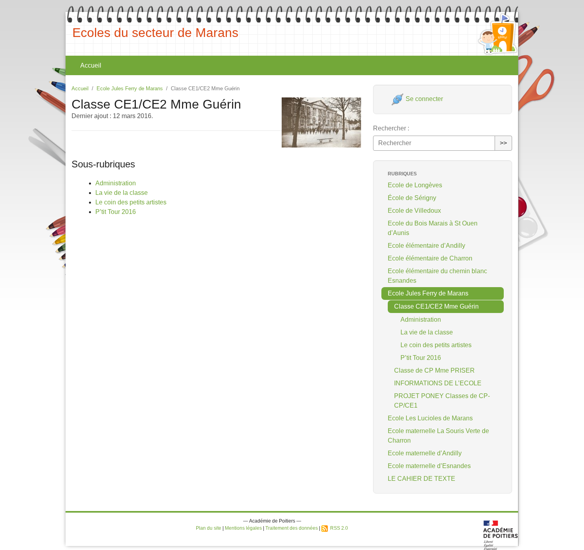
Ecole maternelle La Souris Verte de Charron (438, 436)
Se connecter (423, 98)
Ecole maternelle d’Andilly (425, 453)
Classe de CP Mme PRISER (434, 370)
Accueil (90, 65)
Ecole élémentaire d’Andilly (426, 245)
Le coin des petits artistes (130, 202)
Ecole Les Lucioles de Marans (430, 418)
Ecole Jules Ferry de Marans (130, 88)
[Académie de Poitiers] (500, 535)
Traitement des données (291, 528)
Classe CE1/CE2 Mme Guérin (436, 306)
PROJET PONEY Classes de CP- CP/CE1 (442, 401)
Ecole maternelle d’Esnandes (429, 466)
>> (503, 143)
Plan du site (208, 528)
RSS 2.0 (338, 528)
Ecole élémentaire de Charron (430, 258)
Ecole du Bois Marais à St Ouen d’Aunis (433, 228)
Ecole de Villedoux (414, 210)
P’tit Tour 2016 (115, 211)
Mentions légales (243, 528)
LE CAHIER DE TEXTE (421, 478)
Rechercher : (391, 128)
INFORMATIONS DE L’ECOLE (438, 383)
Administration (115, 183)
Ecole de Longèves (415, 185)
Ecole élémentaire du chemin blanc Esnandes (437, 276)
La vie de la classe (121, 192)
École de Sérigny (412, 197)
